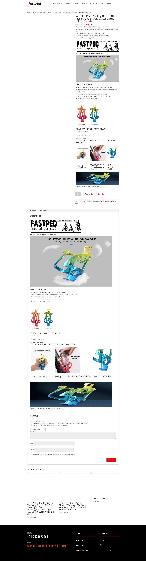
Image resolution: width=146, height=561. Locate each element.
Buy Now (101, 194)
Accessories (56, 3)
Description (32, 210)
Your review (33, 431)
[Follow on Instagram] (42, 552)
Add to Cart (89, 194)
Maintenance (67, 3)
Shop (101, 545)
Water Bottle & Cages (44, 12)
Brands (84, 3)
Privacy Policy (80, 545)
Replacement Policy (105, 550)
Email (32, 449)
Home (28, 12)
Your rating (33, 429)
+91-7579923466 (37, 537)
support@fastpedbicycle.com (46, 546)
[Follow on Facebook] (28, 552)
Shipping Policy (80, 540)
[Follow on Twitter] (32, 552)
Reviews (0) (43, 210)
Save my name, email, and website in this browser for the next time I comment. (54, 454)
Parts (76, 3)
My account (93, 3)
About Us (104, 533)
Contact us (103, 540)
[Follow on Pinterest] (35, 552)
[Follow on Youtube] (39, 552)
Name (32, 443)
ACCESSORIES (34, 12)
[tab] (32, 210)
